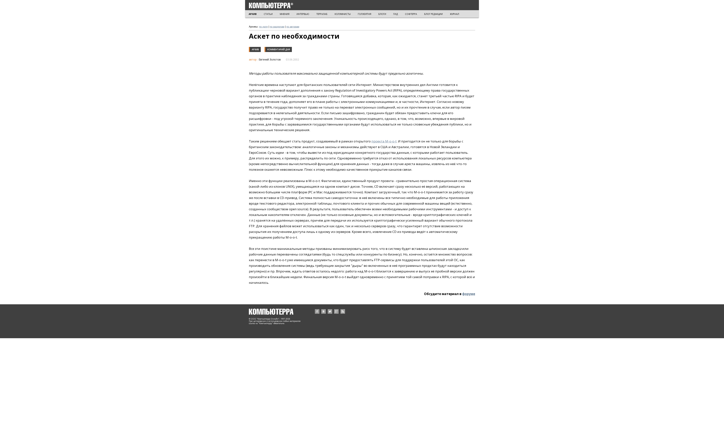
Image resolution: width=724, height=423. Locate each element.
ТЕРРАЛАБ (321, 14)
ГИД (395, 14)
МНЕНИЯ (284, 14)
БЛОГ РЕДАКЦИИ (433, 14)
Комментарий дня (278, 49)
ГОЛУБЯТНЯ (364, 14)
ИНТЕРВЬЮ (303, 14)
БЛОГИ (382, 14)
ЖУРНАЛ (454, 14)
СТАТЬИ (268, 14)
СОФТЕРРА (411, 14)
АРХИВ (253, 14)
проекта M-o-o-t (384, 141)
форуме (468, 294)
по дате (263, 26)
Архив (255, 49)
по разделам (277, 26)
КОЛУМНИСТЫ (343, 14)
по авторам (292, 26)
